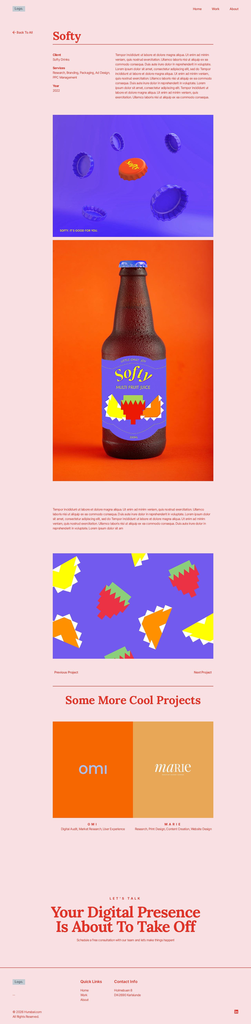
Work (215, 9)
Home (197, 9)
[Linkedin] (236, 1011)
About (234, 9)
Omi (93, 824)
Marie (173, 824)
